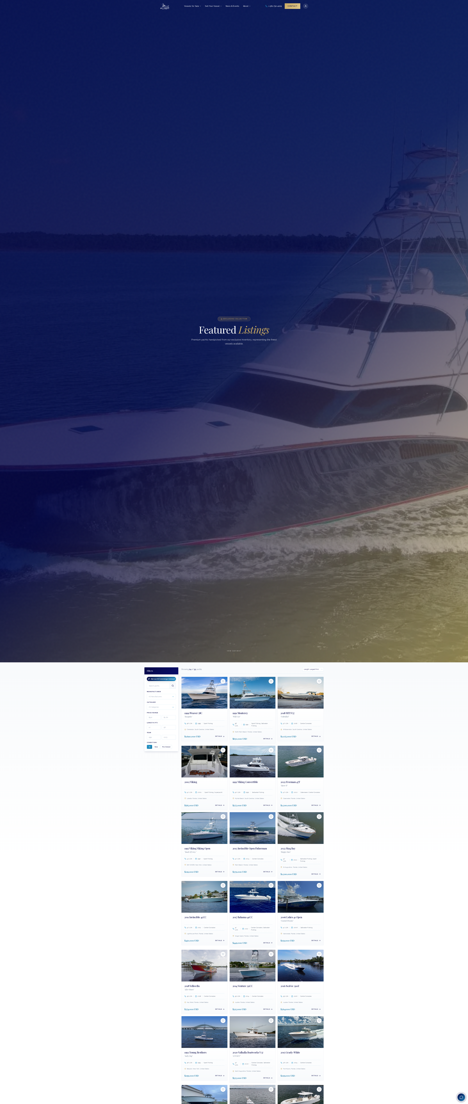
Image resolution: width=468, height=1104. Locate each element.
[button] (161, 696)
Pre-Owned (166, 747)
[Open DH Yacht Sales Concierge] (461, 1097)
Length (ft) (152, 723)
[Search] (173, 686)
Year (149, 732)
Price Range (152, 713)
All (149, 747)
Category (151, 702)
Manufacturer (154, 691)
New (156, 747)
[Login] (305, 6)
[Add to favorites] (223, 681)
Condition (152, 742)
